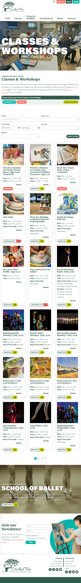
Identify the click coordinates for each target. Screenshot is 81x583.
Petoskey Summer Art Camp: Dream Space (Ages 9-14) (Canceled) (12, 171)
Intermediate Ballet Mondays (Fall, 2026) (67, 334)
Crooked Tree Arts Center (12, 6)
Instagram (53, 569)
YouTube (57, 569)
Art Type (44, 124)
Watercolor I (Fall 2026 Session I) (12, 382)
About (60, 18)
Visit (7, 18)
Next (45, 457)
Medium (4, 132)
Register (34, 189)
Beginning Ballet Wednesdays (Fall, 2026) (66, 428)
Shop (69, 1)
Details (19, 184)
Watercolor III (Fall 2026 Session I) (67, 382)
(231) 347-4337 (57, 561)
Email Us (60, 569)
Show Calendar (71, 102)
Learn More (7, 505)
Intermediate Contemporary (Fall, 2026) (13, 428)
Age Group (45, 116)
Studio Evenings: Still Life (65, 218)
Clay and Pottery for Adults (40, 270)
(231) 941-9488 (69, 561)
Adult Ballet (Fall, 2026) (39, 427)
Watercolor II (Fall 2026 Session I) (39, 382)
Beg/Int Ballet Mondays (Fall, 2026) (40, 334)
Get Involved (46, 18)
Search (54, 1)
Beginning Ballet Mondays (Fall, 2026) (13, 334)
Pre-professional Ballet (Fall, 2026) (66, 270)
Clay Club (8, 217)
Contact (72, 18)
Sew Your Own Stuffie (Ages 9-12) (12, 270)
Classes (18, 18)
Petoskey (22, 102)
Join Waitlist (9, 241)
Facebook (50, 569)
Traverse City (9, 102)
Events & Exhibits (30, 17)
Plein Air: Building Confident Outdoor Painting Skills (39, 219)
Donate (60, 1)
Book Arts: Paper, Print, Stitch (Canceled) (65, 170)
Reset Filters (73, 136)
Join (30, 542)
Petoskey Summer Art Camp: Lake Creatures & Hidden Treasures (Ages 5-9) (40, 171)
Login (76, 1)
